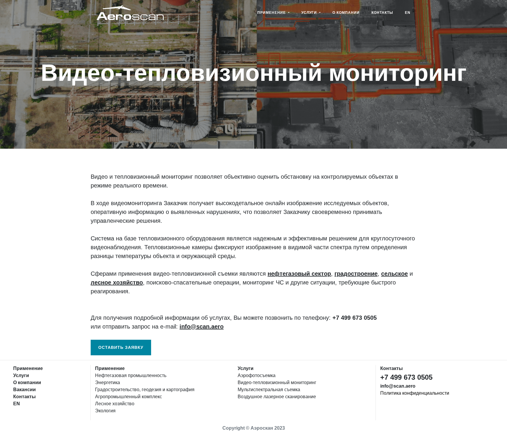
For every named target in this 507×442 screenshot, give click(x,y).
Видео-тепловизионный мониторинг (277, 382)
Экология (105, 410)
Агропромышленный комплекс (128, 396)
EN (407, 13)
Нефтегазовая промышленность (130, 375)
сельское (394, 273)
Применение (272, 13)
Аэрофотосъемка (257, 375)
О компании (346, 13)
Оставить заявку (120, 347)
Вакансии (24, 389)
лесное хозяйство (117, 282)
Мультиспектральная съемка (269, 389)
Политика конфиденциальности (414, 393)
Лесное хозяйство (114, 403)
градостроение (356, 273)
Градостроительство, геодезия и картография (145, 389)
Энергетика (107, 382)
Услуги (309, 13)
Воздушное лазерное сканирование (277, 396)
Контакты (382, 13)
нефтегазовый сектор (299, 273)
